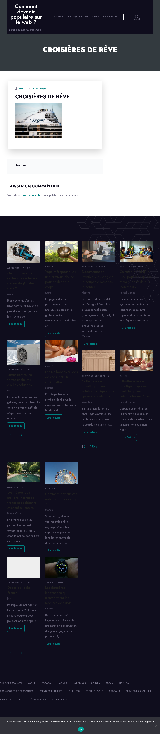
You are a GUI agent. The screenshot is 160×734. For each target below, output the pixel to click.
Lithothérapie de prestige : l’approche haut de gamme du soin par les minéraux (135, 389)
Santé (49, 266)
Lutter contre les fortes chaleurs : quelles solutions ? (20, 379)
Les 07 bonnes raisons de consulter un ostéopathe (61, 376)
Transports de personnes (17, 691)
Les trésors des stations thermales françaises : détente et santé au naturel (22, 500)
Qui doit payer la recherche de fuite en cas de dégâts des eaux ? (23, 281)
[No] (156, 725)
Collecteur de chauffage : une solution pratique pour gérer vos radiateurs (98, 389)
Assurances (38, 699)
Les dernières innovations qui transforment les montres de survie (58, 595)
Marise (23, 88)
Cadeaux (114, 691)
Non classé (15, 487)
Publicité (5, 699)
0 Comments (39, 88)
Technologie (54, 582)
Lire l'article (90, 344)
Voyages (51, 488)
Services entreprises (96, 376)
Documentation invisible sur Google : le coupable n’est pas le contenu (97, 279)
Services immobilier (138, 691)
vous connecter (32, 195)
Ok (80, 729)
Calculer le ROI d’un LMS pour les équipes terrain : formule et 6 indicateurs (136, 279)
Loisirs (63, 682)
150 (17, 435)
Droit (21, 699)
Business (74, 691)
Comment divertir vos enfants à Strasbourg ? (61, 498)
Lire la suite (15, 324)
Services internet (94, 266)
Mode (109, 682)
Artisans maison (19, 268)
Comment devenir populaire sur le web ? (26, 14)
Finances (125, 682)
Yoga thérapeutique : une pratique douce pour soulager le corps (60, 279)
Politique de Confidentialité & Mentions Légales (85, 16)
